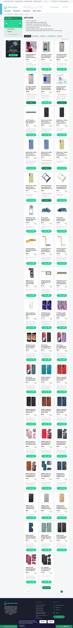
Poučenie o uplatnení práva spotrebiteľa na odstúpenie (40, 613)
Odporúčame (27, 36)
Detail (31, 102)
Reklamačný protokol (37, 1)
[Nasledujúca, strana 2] (65, 591)
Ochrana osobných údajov (8, 1)
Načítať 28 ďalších (46, 587)
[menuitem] (8, 11)
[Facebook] (54, 613)
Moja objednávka (39, 618)
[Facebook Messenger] (56, 613)
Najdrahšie (42, 36)
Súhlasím (51, 621)
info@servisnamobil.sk (60, 605)
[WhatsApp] (59, 613)
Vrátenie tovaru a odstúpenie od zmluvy (41, 616)
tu (32, 623)
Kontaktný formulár (59, 616)
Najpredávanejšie (51, 36)
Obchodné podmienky (19, 1)
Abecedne (60, 36)
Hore (28, 591)
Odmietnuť (43, 621)
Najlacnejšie (35, 36)
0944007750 (58, 607)
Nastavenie (22, 626)
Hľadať (41, 7)
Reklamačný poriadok (28, 1)
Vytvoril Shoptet (57, 626)
